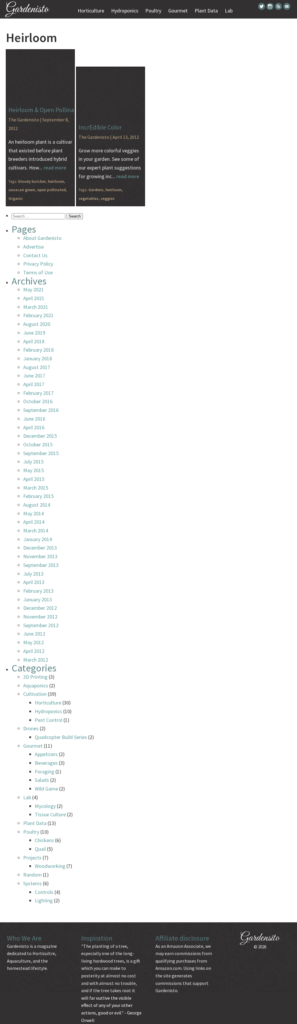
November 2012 (40, 616)
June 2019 (34, 332)
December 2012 (40, 608)
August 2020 (36, 324)
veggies (108, 198)
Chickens (44, 840)
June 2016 (34, 418)
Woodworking (50, 866)
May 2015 (33, 470)
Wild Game (46, 788)
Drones (31, 728)
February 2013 (38, 590)
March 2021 (35, 307)
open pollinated (51, 189)
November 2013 (40, 556)
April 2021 (33, 298)
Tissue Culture (50, 814)
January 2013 (37, 599)
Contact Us (35, 255)
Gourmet (178, 10)
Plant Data (206, 10)
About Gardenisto (42, 238)
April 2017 (33, 384)
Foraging (44, 771)
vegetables (89, 198)
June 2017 (34, 375)
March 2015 (35, 487)
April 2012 (33, 651)
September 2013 (41, 565)
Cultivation (35, 694)
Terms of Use (38, 272)
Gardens (96, 189)
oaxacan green (21, 189)
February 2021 (38, 315)
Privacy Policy (38, 263)
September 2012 (41, 625)
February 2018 (38, 349)
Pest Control (48, 720)
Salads (42, 780)
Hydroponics (124, 10)
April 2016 (33, 427)
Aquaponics (35, 685)
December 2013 (40, 547)
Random (32, 874)
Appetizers (46, 754)
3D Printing (35, 676)
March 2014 (35, 530)
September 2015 (41, 453)
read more (55, 167)
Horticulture (91, 10)
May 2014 (33, 513)
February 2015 (38, 496)
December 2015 (40, 435)
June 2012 (34, 633)
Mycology (45, 806)
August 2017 (36, 367)
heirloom (56, 181)
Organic (15, 198)
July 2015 (33, 461)
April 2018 (33, 341)
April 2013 (33, 582)
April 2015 (33, 479)
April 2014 (33, 522)
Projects (32, 857)
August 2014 (36, 504)
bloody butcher (32, 181)
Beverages (46, 763)
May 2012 (33, 642)
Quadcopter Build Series (61, 737)
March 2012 (35, 659)
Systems (32, 883)
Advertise (33, 246)
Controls (44, 892)
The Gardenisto (23, 120)
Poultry (153, 10)
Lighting (44, 900)
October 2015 (37, 444)
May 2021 (33, 289)
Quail (40, 849)
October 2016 (37, 401)
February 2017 (38, 393)
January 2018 (37, 358)
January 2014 (37, 539)
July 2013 (33, 573)
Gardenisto (27, 9)
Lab (229, 10)
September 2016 (41, 410)
